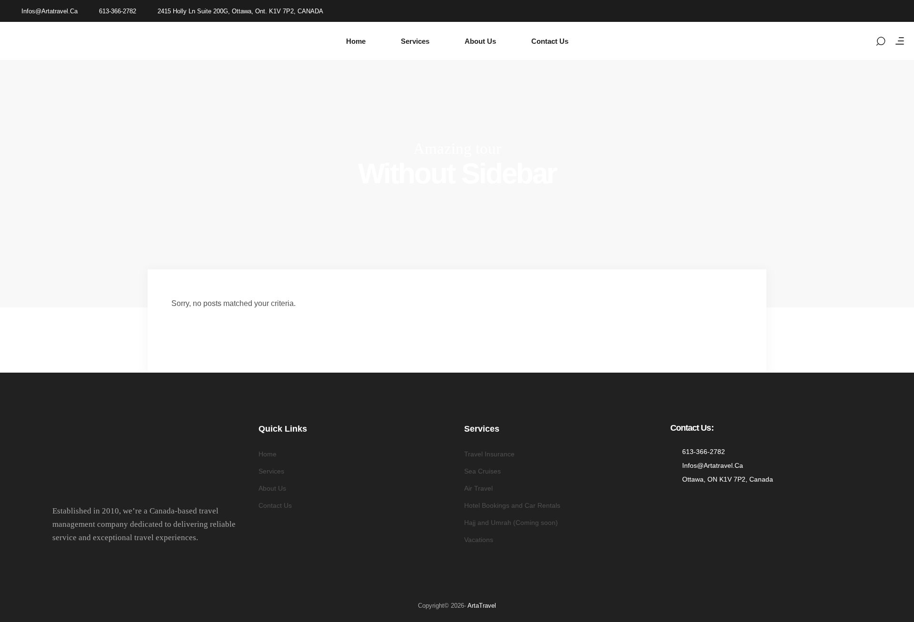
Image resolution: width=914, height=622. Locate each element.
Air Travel (478, 488)
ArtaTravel (481, 605)
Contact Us (275, 505)
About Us (272, 488)
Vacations (478, 539)
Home (267, 454)
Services (271, 471)
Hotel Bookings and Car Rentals (512, 505)
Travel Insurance (489, 454)
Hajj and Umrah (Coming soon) (511, 522)
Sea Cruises (482, 471)
